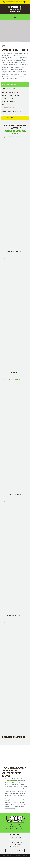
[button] (15, 118)
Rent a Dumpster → (15, 842)
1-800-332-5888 (11, 780)
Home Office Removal (10, 95)
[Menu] (15, 17)
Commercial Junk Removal (15, 840)
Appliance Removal (10, 89)
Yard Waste (6, 105)
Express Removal (15, 846)
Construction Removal (11, 111)
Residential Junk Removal (15, 837)
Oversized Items (8, 98)
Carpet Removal (8, 108)
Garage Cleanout (9, 101)
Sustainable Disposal (15, 844)
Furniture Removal (10, 92)
